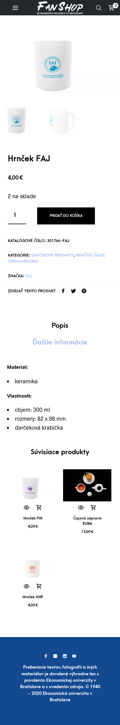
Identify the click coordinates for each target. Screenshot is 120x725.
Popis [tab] (60, 325)
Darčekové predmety (52, 255)
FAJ (28, 276)
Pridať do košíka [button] (39, 507)
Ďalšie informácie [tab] (60, 342)
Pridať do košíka (66, 216)
